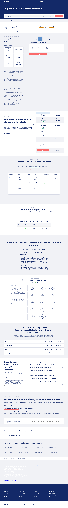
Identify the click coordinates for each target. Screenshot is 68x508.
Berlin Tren (6, 495)
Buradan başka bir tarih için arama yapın (34, 193)
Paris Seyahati (52, 493)
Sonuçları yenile (33, 169)
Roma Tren (6, 491)
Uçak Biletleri (37, 487)
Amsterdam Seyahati (53, 495)
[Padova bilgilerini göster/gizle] (62, 421)
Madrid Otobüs (22, 490)
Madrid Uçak (37, 490)
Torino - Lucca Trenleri (8, 452)
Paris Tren (6, 493)
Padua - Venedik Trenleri (9, 449)
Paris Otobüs (22, 493)
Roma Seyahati (52, 491)
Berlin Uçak (36, 495)
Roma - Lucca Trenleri (23, 449)
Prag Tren (6, 496)
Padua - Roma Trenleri (8, 447)
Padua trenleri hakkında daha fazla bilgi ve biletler (14, 435)
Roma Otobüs (22, 491)
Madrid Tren (6, 490)
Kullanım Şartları (24, 504)
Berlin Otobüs (22, 495)
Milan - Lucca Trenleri (38, 449)
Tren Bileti (12, 1)
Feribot (27, 1)
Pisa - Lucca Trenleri (53, 452)
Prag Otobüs (21, 496)
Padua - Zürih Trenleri (53, 447)
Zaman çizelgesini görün (8, 66)
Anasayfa (5, 458)
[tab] (34, 42)
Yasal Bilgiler (16, 504)
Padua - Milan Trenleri (23, 447)
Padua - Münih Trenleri (38, 447)
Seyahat (51, 487)
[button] (31, 16)
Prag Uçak (36, 496)
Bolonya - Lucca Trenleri (23, 452)
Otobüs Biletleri (22, 487)
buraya (41, 200)
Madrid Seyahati (52, 490)
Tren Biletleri (7, 487)
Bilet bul (8, 51)
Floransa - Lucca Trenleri (54, 449)
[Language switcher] (42, 2)
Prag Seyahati (52, 496)
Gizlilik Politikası (32, 504)
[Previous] (18, 221)
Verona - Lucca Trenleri (38, 452)
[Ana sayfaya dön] (7, 2)
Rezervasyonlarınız (49, 1)
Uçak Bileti (23, 1)
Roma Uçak (36, 491)
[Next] (62, 38)
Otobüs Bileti (17, 1)
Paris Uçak (36, 493)
